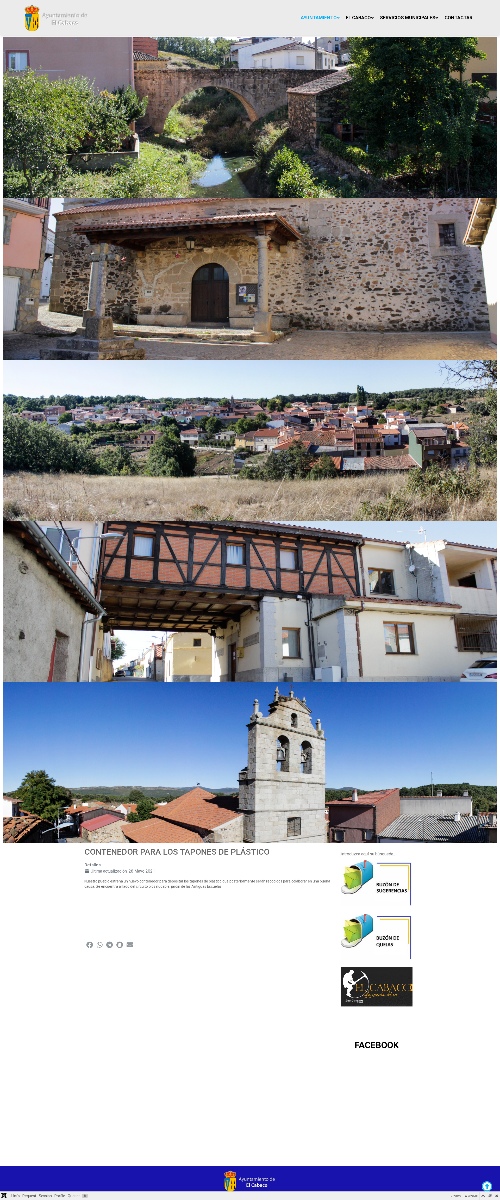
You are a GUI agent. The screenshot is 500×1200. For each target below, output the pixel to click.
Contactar (458, 17)
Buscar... (348, 848)
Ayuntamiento (319, 17)
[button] (89, 944)
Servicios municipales (407, 17)
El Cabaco (358, 17)
